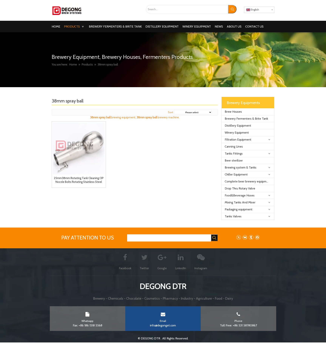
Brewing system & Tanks (240, 167)
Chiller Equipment (236, 174)
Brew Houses (233, 111)
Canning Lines (234, 146)
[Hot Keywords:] (232, 9)
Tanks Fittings (234, 153)
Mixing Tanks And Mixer (240, 202)
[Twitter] (238, 237)
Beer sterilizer (234, 160)
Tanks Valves (233, 216)
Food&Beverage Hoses (239, 195)
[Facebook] (257, 237)
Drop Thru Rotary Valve (240, 188)
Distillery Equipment (238, 125)
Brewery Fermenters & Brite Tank (246, 118)
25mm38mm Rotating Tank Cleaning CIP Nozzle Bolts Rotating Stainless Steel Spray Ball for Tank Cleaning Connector (79, 180)
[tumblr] (251, 237)
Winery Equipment (237, 132)
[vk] (244, 237)
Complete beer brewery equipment (248, 181)
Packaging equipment (238, 209)
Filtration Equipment (238, 139)
